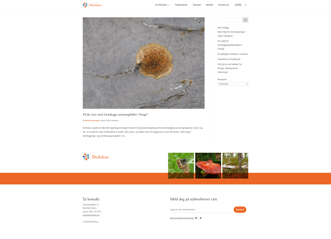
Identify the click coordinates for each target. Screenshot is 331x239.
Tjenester (197, 5)
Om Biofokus (161, 5)
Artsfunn (115, 120)
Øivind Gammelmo (92, 120)
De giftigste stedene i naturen (233, 54)
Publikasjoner (181, 5)
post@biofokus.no (91, 215)
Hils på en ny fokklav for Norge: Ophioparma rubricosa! (230, 68)
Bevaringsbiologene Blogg (182, 218)
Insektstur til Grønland (229, 59)
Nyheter (209, 5)
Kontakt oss (223, 5)
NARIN (238, 5)
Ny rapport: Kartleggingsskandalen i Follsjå (230, 45)
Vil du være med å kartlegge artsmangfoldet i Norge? (115, 114)
